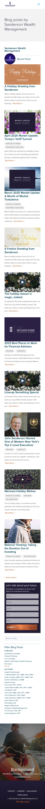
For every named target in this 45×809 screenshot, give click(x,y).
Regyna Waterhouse (11, 706)
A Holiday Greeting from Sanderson (19, 88)
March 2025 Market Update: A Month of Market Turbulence (22, 196)
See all (6, 666)
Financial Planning (13, 143)
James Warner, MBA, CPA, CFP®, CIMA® (18, 688)
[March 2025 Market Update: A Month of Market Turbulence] (22, 179)
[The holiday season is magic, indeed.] (22, 282)
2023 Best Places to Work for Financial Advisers (20, 344)
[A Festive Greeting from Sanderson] (22, 237)
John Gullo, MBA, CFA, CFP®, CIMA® (17, 693)
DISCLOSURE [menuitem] (32, 791)
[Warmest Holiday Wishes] (22, 479)
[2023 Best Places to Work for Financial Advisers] (22, 329)
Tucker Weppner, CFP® (12, 713)
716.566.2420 (22, 802)
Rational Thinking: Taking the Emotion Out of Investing (20, 548)
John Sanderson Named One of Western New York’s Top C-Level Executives (21, 442)
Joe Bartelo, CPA (10, 690)
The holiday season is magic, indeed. (18, 295)
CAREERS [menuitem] (20, 791)
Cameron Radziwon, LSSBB (14, 680)
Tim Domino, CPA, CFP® (13, 711)
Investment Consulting (14, 147)
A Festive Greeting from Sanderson (19, 250)
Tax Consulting (11, 499)
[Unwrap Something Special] (22, 381)
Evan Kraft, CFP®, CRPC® (13, 685)
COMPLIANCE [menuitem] (22, 795)
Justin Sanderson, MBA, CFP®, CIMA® (17, 698)
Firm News (9, 351)
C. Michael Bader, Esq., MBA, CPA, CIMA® (18, 675)
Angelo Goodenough (12, 672)
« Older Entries (10, 577)
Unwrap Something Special (21, 392)
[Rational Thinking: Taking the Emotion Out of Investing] (22, 531)
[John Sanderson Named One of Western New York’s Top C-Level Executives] (22, 424)
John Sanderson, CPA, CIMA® (14, 695)
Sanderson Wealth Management (15, 708)
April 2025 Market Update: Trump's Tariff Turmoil (21, 137)
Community (21, 351)
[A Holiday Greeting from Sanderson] (22, 74)
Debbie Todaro (9, 682)
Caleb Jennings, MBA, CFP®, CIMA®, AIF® (18, 677)
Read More (17, 103)
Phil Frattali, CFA (10, 703)
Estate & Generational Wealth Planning (18, 661)
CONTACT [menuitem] (11, 791)
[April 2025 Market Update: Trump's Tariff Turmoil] (22, 122)
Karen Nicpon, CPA (11, 700)
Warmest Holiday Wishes (20, 491)
